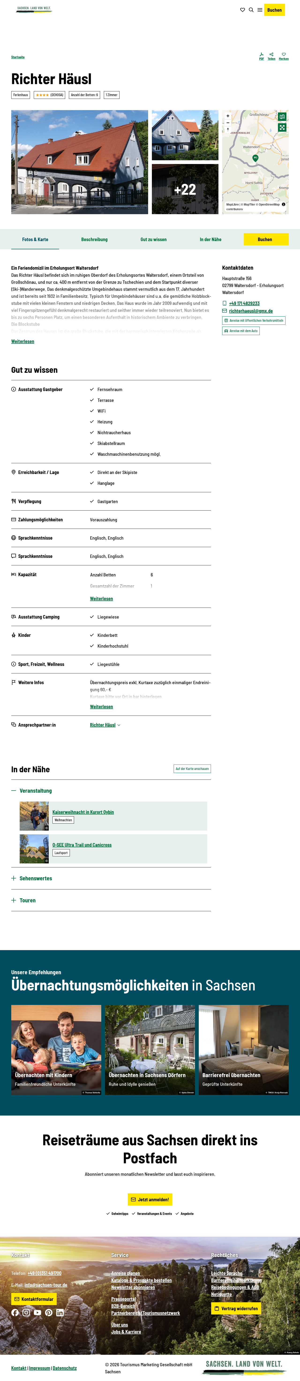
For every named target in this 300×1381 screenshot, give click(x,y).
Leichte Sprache (226, 1273)
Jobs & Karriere (126, 1331)
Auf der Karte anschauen (192, 769)
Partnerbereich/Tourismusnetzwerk (145, 1313)
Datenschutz (65, 1368)
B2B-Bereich (123, 1306)
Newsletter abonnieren (133, 1287)
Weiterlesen (22, 341)
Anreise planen (125, 1273)
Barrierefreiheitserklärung (236, 1280)
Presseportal (123, 1299)
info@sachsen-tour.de (46, 1285)
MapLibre (232, 204)
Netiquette (221, 1294)
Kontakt (18, 1368)
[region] (255, 162)
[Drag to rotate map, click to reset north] (228, 129)
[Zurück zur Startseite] (34, 10)
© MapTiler (248, 204)
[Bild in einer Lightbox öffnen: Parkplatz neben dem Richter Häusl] (185, 135)
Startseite (18, 57)
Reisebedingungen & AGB (235, 1287)
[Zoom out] (228, 122)
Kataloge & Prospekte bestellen (141, 1280)
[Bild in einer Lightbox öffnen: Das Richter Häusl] (79, 162)
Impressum (39, 1368)
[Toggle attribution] (283, 204)
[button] (288, 1375)
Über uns (119, 1324)
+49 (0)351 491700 (44, 1273)
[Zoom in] (228, 115)
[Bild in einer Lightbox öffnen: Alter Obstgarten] (185, 189)
